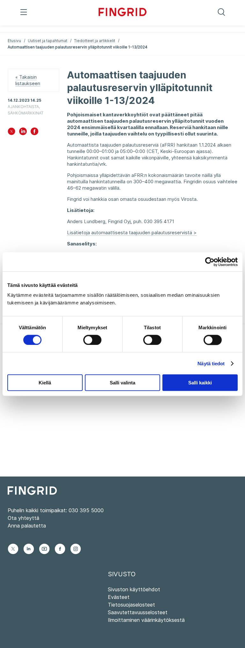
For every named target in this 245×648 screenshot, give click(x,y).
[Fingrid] (122, 12)
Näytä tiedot (211, 363)
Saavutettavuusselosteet (137, 612)
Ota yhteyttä (23, 518)
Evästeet (119, 597)
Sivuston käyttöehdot (134, 589)
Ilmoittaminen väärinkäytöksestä (146, 620)
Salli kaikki (200, 382)
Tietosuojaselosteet (131, 604)
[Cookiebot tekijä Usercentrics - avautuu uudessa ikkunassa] (210, 261)
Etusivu (14, 40)
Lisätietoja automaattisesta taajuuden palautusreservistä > (132, 232)
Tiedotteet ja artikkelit (94, 40)
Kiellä (45, 382)
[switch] (92, 340)
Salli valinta (122, 382)
